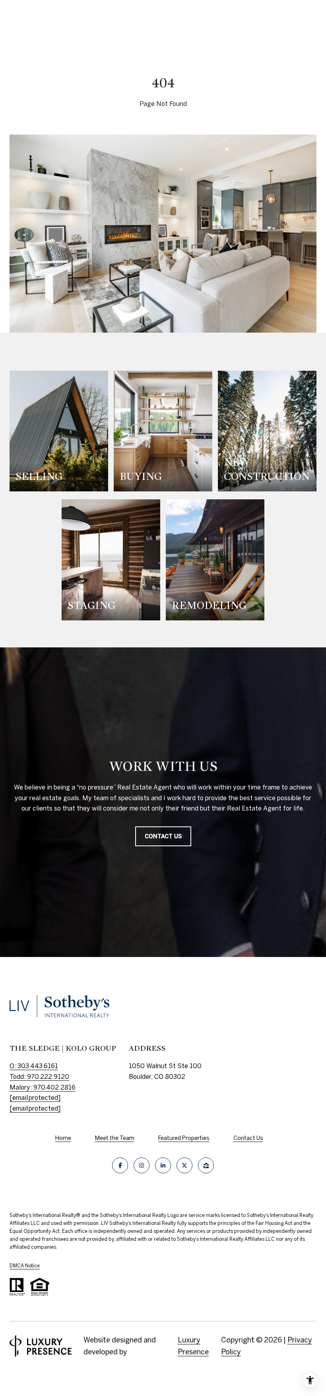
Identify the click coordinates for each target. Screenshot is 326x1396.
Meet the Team (114, 1138)
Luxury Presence (193, 1346)
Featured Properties (184, 1138)
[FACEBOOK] (120, 1165)
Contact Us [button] (163, 836)
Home (63, 1138)
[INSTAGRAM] (141, 1165)
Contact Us (248, 1138)
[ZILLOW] (206, 1165)
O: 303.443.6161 (34, 1065)
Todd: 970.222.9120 (39, 1076)
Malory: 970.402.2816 (43, 1087)
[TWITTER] (184, 1165)
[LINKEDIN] (163, 1165)
